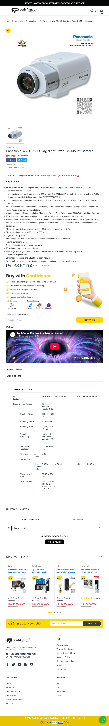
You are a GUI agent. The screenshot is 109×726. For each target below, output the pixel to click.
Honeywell (85, 566)
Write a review (54, 541)
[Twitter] (13, 665)
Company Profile (13, 691)
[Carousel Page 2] (54, 612)
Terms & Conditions (64, 649)
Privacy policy (62, 645)
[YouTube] (31, 665)
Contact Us (11, 695)
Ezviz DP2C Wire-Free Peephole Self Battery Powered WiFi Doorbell (18, 570)
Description (18, 389)
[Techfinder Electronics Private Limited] (18, 641)
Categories (61, 669)
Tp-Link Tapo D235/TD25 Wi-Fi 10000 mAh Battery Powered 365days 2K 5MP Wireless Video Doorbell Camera (42, 570)
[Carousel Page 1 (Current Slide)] (50, 612)
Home (8, 683)
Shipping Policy (63, 657)
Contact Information (65, 661)
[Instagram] (25, 665)
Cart (58, 687)
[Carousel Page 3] (57, 612)
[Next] (99, 557)
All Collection (11, 703)
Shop (58, 683)
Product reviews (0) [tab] (30, 519)
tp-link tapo (36, 566)
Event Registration (14, 699)
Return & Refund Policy (66, 653)
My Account (61, 691)
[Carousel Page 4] (60, 612)
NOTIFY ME (89, 320)
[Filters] (9, 528)
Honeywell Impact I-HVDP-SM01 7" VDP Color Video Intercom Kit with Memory (90, 570)
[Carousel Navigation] (100, 557)
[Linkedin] (19, 665)
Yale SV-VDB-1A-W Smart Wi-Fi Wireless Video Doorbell (66, 570)
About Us (10, 687)
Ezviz (10, 566)
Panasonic (10, 148)
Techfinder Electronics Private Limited (49, 718)
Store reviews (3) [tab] (78, 519)
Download (60, 665)
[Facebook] (7, 665)
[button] (12, 156)
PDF (30, 389)
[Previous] (101, 557)
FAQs (58, 695)
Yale (58, 566)
